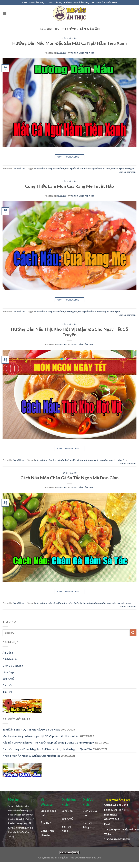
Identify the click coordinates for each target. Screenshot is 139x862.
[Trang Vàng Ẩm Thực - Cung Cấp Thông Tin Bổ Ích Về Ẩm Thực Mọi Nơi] (69, 13)
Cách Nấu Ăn (69, 38)
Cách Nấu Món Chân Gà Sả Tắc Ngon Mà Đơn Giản (70, 477)
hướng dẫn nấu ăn (74, 168)
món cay (116, 603)
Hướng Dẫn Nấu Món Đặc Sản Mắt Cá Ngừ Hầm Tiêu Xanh (69, 43)
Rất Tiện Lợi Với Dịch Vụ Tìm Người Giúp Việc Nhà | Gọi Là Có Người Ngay (48, 742)
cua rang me (71, 311)
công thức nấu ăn (55, 168)
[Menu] (5, 13)
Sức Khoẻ (8, 678)
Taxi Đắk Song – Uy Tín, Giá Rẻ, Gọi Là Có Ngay (31, 729)
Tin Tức (7, 691)
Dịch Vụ (7, 685)
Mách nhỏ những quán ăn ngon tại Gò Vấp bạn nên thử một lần (41, 736)
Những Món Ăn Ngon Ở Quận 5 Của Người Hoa (32, 755)
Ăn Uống (8, 652)
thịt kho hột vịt (121, 460)
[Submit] (133, 632)
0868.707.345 (111, 819)
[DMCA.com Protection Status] (69, 852)
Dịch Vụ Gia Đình (13, 665)
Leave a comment (127, 172)
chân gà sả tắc (54, 603)
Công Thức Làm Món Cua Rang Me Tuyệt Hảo (69, 186)
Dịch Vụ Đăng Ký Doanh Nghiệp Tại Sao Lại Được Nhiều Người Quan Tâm (48, 749)
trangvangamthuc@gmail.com (121, 829)
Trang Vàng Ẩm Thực (82, 53)
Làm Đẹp (8, 672)
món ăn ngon (117, 168)
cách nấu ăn (41, 168)
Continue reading (69, 156)
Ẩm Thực (46, 822)
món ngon (129, 168)
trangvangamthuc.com (117, 838)
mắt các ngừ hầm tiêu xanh (97, 168)
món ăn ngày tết (92, 460)
